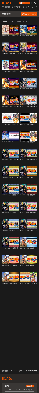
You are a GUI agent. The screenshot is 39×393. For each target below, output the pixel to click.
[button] (24, 3)
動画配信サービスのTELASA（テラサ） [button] (13, 371)
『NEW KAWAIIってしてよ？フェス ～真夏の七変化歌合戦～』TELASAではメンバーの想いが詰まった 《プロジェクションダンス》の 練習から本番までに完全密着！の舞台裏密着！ (24, 390)
